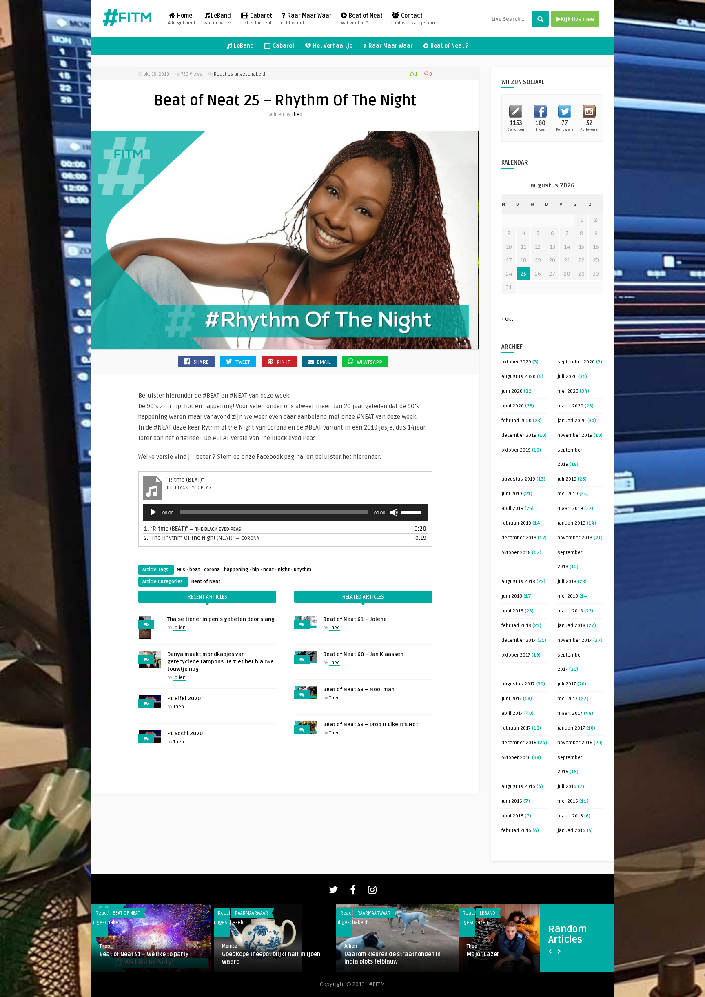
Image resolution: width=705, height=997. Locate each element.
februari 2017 (516, 728)
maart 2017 (570, 713)
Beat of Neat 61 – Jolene (355, 619)
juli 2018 (566, 582)
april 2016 (512, 816)
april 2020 (512, 406)
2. (201, 537)
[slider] (412, 511)
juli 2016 (566, 786)
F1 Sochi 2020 (185, 733)
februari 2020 (516, 421)
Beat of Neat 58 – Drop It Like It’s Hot (370, 724)
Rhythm (302, 570)
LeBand (218, 19)
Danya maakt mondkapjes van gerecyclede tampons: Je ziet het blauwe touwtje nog (220, 661)
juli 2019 (566, 479)
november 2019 (574, 435)
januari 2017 (571, 728)
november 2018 (574, 538)
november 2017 (574, 640)
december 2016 (519, 743)
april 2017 (512, 713)
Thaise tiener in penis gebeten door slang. (221, 619)
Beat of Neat (361, 19)
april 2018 (512, 611)
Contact (415, 19)
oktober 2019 (516, 450)
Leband (120, 913)
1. (192, 528)
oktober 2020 (516, 362)
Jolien (179, 627)
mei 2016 (567, 801)
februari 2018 (516, 626)
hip (255, 570)
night (284, 570)
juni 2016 (511, 801)
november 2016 (574, 743)
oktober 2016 (516, 757)
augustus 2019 (518, 479)
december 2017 (518, 640)
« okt (507, 319)
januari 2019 (571, 523)
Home (181, 19)
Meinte (351, 946)
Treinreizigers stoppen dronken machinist (264, 958)
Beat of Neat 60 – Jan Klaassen (363, 654)
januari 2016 (571, 831)
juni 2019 (511, 494)
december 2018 (519, 538)
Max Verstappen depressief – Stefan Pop (393, 958)
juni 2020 (512, 391)
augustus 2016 (518, 786)
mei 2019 (567, 494)
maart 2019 (570, 508)
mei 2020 (568, 391)
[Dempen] (394, 512)
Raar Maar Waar (306, 19)
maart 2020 (570, 406)
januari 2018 (571, 626)
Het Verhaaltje (332, 45)
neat (268, 570)
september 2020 (576, 362)
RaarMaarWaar (251, 913)
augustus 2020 (518, 377)
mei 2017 (567, 699)
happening (236, 570)
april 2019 (512, 508)
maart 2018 (570, 611)
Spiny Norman (485, 954)
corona (212, 570)
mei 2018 (567, 596)
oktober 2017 (515, 655)
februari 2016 (516, 831)
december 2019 (519, 435)
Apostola (111, 954)
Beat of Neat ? (448, 45)
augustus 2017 (518, 684)
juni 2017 (511, 699)
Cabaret (256, 19)
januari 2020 (571, 421)
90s (181, 570)
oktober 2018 (516, 553)
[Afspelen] (153, 512)
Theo (297, 114)
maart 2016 (570, 816)
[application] (285, 512)
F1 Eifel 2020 (184, 698)
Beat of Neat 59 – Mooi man (359, 689)
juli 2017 (566, 684)
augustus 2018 (518, 582)
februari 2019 (516, 523)
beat (194, 570)
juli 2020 (567, 377)
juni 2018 (511, 596)
